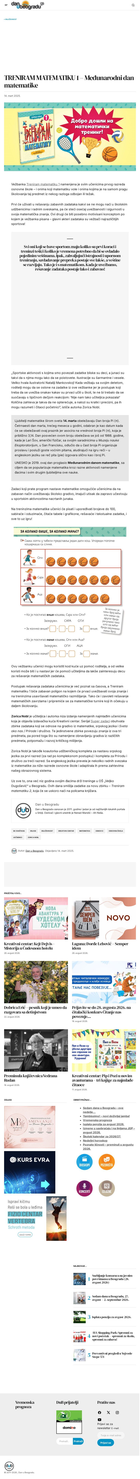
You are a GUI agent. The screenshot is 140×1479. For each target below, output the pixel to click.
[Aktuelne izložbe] (107, 1188)
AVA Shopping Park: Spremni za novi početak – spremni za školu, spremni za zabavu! (113, 1336)
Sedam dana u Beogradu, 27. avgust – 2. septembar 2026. (110, 1298)
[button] (6, 5)
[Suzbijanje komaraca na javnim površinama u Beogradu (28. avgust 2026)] (79, 1279)
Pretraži (78, 1441)
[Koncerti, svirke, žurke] (84, 1188)
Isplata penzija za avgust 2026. (103, 1124)
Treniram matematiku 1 (43, 184)
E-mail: (115, 1428)
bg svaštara (19, 831)
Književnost (11, 19)
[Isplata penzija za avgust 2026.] (79, 1317)
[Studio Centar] (69, 1416)
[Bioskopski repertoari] (84, 1161)
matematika (84, 831)
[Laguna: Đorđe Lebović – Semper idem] (104, 918)
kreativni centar (66, 831)
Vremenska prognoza (97, 1120)
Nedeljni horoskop (95, 1140)
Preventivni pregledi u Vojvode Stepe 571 (112, 1355)
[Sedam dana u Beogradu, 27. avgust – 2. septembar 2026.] (79, 1298)
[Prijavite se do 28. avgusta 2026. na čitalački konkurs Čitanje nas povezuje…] (104, 982)
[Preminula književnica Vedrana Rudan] (36, 1050)
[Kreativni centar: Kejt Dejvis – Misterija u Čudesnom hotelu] (36, 918)
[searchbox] (64, 1441)
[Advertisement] (70, 47)
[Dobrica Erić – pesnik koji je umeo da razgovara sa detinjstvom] (36, 982)
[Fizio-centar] (35, 1218)
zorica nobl (33, 837)
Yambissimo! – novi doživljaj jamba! (106, 1116)
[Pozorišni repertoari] (107, 1161)
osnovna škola (116, 831)
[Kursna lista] (29, 1127)
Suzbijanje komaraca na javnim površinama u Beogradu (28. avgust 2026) (112, 1278)
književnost (47, 831)
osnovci (99, 831)
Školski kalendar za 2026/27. (102, 1136)
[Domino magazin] (69, 1427)
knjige (33, 831)
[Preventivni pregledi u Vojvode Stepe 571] (79, 1355)
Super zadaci (100, 721)
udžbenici (17, 837)
